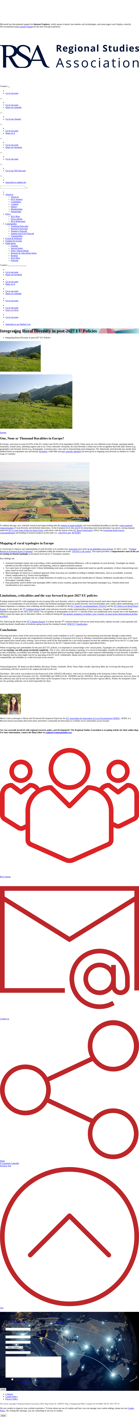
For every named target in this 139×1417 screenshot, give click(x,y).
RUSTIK (76, 533)
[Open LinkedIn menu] (1, 98)
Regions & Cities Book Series (24, 253)
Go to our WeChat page (15, 171)
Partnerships (16, 211)
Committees (16, 202)
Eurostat (43, 451)
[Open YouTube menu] (1, 112)
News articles (16, 219)
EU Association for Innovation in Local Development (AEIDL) (93, 718)
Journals (14, 246)
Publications (10, 243)
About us (9, 194)
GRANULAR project (81, 551)
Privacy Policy (11, 1399)
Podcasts (14, 260)
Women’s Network (19, 231)
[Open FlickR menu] (20, 265)
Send (3, 1389)
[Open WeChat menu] (1, 164)
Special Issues (17, 248)
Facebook (6, 1163)
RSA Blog (15, 216)
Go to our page (11, 93)
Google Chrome (26, 27)
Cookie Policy (11, 1396)
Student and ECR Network (22, 233)
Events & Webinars (13, 238)
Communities (11, 224)
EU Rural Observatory (83, 530)
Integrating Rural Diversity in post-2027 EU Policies (27, 337)
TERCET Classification (77, 624)
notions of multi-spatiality (72, 525)
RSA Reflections (18, 221)
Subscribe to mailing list (15, 182)
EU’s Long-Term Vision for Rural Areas (26, 530)
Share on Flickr (12, 310)
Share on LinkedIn (13, 107)
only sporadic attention (71, 451)
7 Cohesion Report (31, 609)
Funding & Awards (13, 241)
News (7, 214)
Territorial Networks (19, 226)
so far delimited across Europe (100, 549)
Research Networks (19, 229)
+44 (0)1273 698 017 (18, 1322)
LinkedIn (15, 1163)
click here (59, 1322)
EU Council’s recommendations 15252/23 (89, 606)
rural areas (73, 549)
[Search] (27, 187)
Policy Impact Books (20, 251)
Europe (3, 432)
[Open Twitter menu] (11, 265)
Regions (14, 255)
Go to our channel (13, 119)
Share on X (10, 133)
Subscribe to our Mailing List (17, 324)
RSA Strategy (17, 199)
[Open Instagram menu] (1, 152)
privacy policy (25, 1382)
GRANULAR (64, 533)
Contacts (14, 204)
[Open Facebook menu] (1, 138)
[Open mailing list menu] (25, 265)
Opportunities (17, 236)
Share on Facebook (13, 147)
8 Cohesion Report (36, 621)
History (14, 207)
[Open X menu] (1, 124)
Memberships (16, 209)
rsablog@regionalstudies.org (58, 732)
